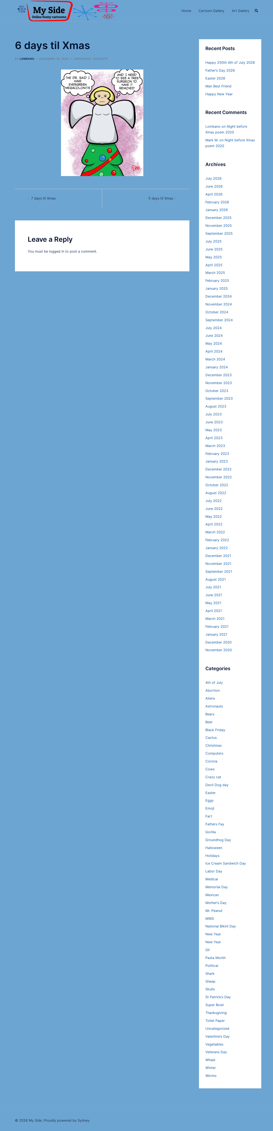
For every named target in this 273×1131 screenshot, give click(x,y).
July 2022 (213, 501)
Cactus (211, 737)
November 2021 (218, 563)
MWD (209, 918)
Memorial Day (216, 887)
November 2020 (218, 650)
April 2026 (213, 194)
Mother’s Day (216, 903)
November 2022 (218, 477)
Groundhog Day (218, 840)
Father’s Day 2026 (220, 70)
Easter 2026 (215, 78)
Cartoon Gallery (211, 11)
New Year (213, 934)
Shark (210, 973)
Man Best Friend (218, 86)
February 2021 (216, 626)
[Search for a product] (256, 10)
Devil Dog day (216, 785)
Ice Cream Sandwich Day (225, 863)
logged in (56, 251)
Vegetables (214, 1044)
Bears (209, 714)
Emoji (209, 808)
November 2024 (218, 304)
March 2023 (215, 446)
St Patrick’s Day (218, 997)
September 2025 (219, 233)
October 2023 (216, 391)
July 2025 (213, 241)
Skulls (210, 989)
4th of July (214, 682)
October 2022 (216, 485)
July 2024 (213, 328)
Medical (211, 879)
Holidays (100, 58)
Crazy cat (213, 777)
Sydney (84, 1120)
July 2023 (213, 414)
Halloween (213, 848)
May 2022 (213, 516)
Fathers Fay (214, 824)
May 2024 (213, 343)
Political (211, 965)
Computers (214, 753)
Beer (209, 722)
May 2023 (213, 430)
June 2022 (214, 508)
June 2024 (214, 335)
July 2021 (213, 587)
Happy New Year (219, 94)
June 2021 (213, 595)
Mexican (212, 895)
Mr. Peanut (213, 910)
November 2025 (218, 225)
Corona (211, 761)
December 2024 (218, 296)
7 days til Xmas (43, 198)
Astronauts (214, 706)
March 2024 (215, 359)
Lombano (27, 58)
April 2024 (213, 351)
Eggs (209, 800)
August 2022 (215, 493)
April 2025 (213, 265)
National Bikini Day (220, 926)
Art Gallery (240, 11)
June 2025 (214, 249)
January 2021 (216, 634)
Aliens (210, 698)
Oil (207, 950)
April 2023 (213, 438)
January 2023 (216, 461)
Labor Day (213, 871)
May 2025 (213, 257)
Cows (210, 769)
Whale (210, 1060)
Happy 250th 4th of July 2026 (230, 62)
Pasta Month (215, 958)
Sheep (210, 981)
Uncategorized (217, 1028)
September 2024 (219, 320)
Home (186, 11)
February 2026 (217, 202)
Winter (210, 1068)
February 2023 (217, 453)
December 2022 (218, 469)
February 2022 (217, 540)
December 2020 (218, 642)
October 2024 (216, 312)
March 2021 (214, 618)
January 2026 (216, 210)
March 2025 (215, 272)
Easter (210, 793)
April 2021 (213, 611)
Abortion (212, 690)
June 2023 (214, 422)
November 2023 (218, 383)
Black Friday (215, 730)
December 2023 (218, 375)
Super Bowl (214, 1005)
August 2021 (215, 579)
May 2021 (213, 603)
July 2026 (213, 178)
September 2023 (219, 398)
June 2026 (214, 186)
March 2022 (215, 532)
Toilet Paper (215, 1020)
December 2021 (218, 556)
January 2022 (216, 548)
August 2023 (215, 406)
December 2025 (218, 217)
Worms (210, 1075)
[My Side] (67, 10)
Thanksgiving (216, 1013)
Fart (208, 816)
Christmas (82, 58)
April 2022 (213, 524)
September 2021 (218, 571)
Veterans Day (216, 1052)
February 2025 (217, 280)
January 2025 (216, 288)
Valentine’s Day (217, 1036)
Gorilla (210, 832)
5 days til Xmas (160, 198)
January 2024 (216, 367)
